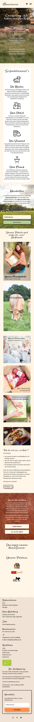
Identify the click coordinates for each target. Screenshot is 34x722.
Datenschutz (6, 652)
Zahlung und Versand (8, 614)
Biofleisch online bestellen (10, 605)
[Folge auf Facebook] (17, 717)
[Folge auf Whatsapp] (3, 634)
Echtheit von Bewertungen (10, 650)
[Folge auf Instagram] (20, 717)
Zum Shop (7, 486)
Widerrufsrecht (6, 655)
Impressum (5, 657)
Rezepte (4, 607)
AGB (3, 648)
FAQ (3, 603)
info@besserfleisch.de (14, 640)
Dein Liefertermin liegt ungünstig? (12, 616)
